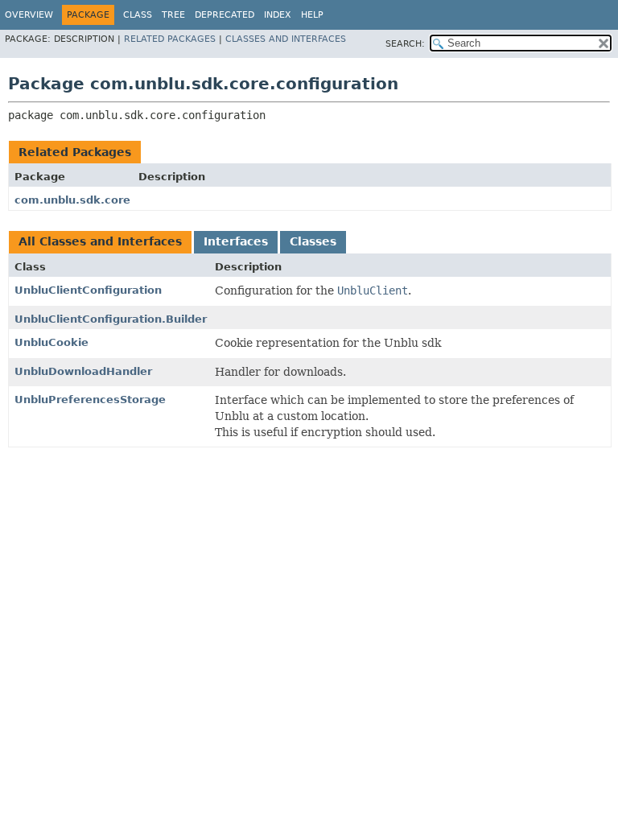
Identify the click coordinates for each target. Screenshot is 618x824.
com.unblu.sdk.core (72, 200)
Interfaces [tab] (236, 241)
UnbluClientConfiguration (88, 290)
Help (312, 15)
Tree (173, 15)
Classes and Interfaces (285, 39)
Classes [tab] (313, 241)
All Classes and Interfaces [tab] (100, 241)
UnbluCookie (51, 342)
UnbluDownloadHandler (83, 371)
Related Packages (170, 39)
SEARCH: (405, 44)
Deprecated (224, 15)
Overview (29, 15)
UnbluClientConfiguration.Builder (110, 319)
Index (277, 15)
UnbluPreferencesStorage (90, 399)
